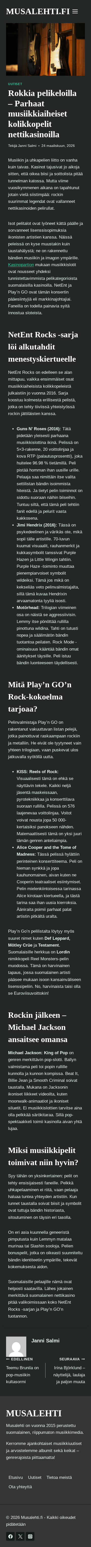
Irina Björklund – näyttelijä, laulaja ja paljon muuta (69, 1370)
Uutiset (15, 84)
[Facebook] (10, 1536)
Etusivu (16, 1477)
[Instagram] (30, 1536)
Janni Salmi (27, 146)
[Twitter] (20, 1536)
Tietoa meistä (59, 1477)
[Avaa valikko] (77, 11)
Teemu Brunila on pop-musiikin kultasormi (22, 1370)
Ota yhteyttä (20, 1486)
